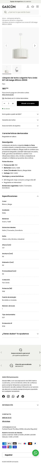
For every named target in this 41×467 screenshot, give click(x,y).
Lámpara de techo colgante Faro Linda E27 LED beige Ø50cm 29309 (19, 23)
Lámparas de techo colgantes (12, 20)
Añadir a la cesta (27, 103)
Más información (8, 95)
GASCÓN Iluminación (12, 461)
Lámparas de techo (13, 18)
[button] (32, 6)
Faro (3, 84)
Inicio (4, 18)
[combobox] (20, 12)
